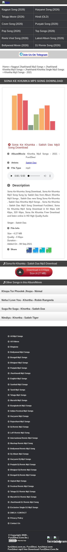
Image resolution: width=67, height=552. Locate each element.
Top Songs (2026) (45, 31)
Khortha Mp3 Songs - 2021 (18, 72)
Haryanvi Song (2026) (47, 9)
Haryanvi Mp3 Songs (19, 416)
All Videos (14, 342)
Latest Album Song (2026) (49, 38)
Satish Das (31, 162)
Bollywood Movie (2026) (15, 45)
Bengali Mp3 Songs (18, 357)
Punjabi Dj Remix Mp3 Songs (23, 464)
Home (5, 66)
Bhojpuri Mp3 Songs (19, 363)
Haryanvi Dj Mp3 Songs (20, 459)
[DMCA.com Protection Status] (17, 542)
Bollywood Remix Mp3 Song (22, 449)
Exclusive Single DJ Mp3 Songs (24, 507)
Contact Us (15, 523)
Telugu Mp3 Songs (18, 395)
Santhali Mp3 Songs (19, 384)
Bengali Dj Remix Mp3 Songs (23, 475)
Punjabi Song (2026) (46, 24)
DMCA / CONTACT (18, 513)
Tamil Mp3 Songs (17, 390)
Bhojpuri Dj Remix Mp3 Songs (23, 470)
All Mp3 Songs (16, 336)
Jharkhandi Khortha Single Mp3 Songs (44, 69)
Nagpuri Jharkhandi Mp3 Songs (27, 66)
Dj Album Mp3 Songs (19, 454)
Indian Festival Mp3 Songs (21, 411)
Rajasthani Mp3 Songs (20, 421)
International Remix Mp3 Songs (24, 438)
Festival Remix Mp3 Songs (22, 486)
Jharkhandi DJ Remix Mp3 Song (24, 502)
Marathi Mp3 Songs (18, 400)
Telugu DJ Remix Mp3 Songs (23, 492)
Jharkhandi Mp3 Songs (20, 373)
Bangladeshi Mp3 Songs (21, 406)
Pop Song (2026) (11, 31)
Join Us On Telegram (35, 55)
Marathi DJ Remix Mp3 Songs (23, 497)
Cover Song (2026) (12, 24)
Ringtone (14, 347)
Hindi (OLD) (41, 16)
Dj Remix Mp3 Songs (19, 427)
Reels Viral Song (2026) (15, 38)
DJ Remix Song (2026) (47, 45)
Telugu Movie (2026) (13, 16)
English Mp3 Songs (18, 379)
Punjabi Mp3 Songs (18, 368)
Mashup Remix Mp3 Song (21, 443)
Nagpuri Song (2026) (13, 9)
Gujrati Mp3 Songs (18, 481)
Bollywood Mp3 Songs (20, 352)
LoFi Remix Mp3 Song (19, 433)
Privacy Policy (16, 518)
